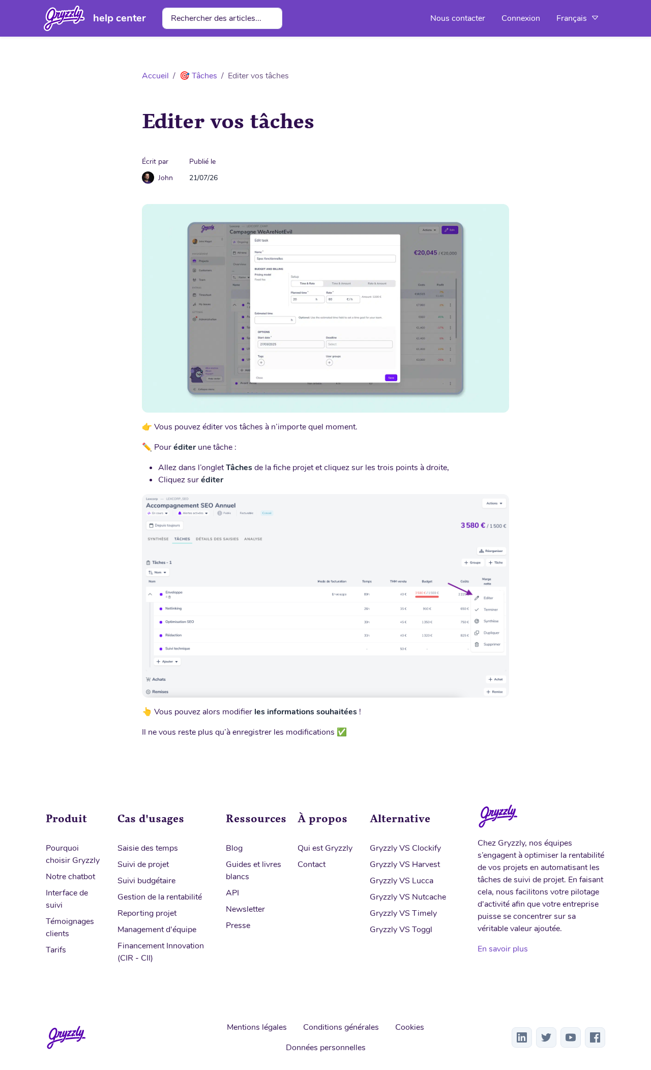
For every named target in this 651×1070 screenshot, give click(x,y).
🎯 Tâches (198, 75)
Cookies (409, 1027)
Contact (312, 864)
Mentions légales (257, 1027)
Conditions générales (341, 1027)
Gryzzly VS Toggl (401, 929)
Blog (234, 848)
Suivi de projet (143, 864)
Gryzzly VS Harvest (405, 864)
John (165, 178)
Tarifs (56, 950)
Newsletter (245, 909)
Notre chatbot (70, 876)
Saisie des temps (147, 848)
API (232, 893)
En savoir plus (503, 949)
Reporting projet (146, 913)
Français (572, 18)
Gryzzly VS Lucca (401, 880)
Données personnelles (326, 1047)
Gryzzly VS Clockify (405, 848)
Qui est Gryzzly (325, 848)
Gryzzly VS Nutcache (408, 897)
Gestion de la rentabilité (159, 897)
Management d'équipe (156, 929)
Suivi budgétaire (146, 880)
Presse (238, 925)
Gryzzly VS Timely (403, 913)
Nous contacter (457, 18)
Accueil (155, 75)
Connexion (520, 18)
